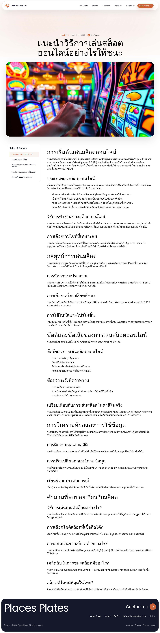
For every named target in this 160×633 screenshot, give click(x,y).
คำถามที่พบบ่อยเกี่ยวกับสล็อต (22, 177)
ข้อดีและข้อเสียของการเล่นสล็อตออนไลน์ (23, 166)
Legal (153, 625)
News (107, 616)
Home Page (95, 616)
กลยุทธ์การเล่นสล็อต (19, 160)
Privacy (138, 625)
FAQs (116, 616)
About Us (129, 625)
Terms (146, 625)
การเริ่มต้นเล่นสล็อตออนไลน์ (22, 154)
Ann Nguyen (95, 35)
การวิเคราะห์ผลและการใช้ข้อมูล (23, 172)
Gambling (64, 35)
